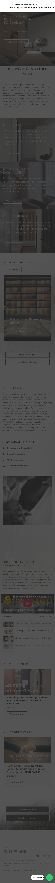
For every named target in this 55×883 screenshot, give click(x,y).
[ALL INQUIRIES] (49, 877)
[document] (27, 441)
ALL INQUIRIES (39, 877)
